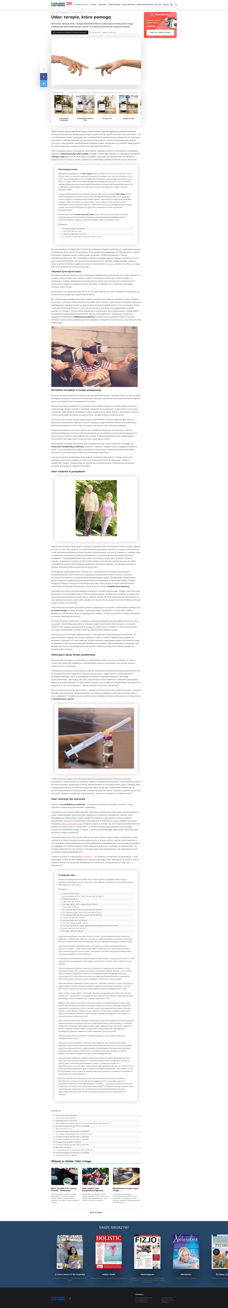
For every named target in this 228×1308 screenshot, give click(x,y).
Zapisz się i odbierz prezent (160, 32)
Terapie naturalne (114, 4)
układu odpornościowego (72, 824)
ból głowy (109, 264)
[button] (51, 109)
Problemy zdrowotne (81, 4)
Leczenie (93, 4)
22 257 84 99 (168, 1298)
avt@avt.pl (165, 1302)
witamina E (87, 857)
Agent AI (69, 4)
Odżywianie (102, 4)
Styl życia (158, 4)
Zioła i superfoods (128, 4)
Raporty (166, 4)
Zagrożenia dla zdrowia (145, 4)
